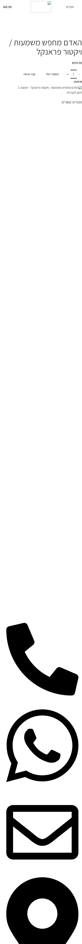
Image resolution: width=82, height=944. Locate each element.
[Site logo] (41, 6)
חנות (60, 30)
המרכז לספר (74, 30)
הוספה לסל (52, 74)
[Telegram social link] (59, 82)
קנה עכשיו (29, 74)
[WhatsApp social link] (65, 82)
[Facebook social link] (70, 82)
